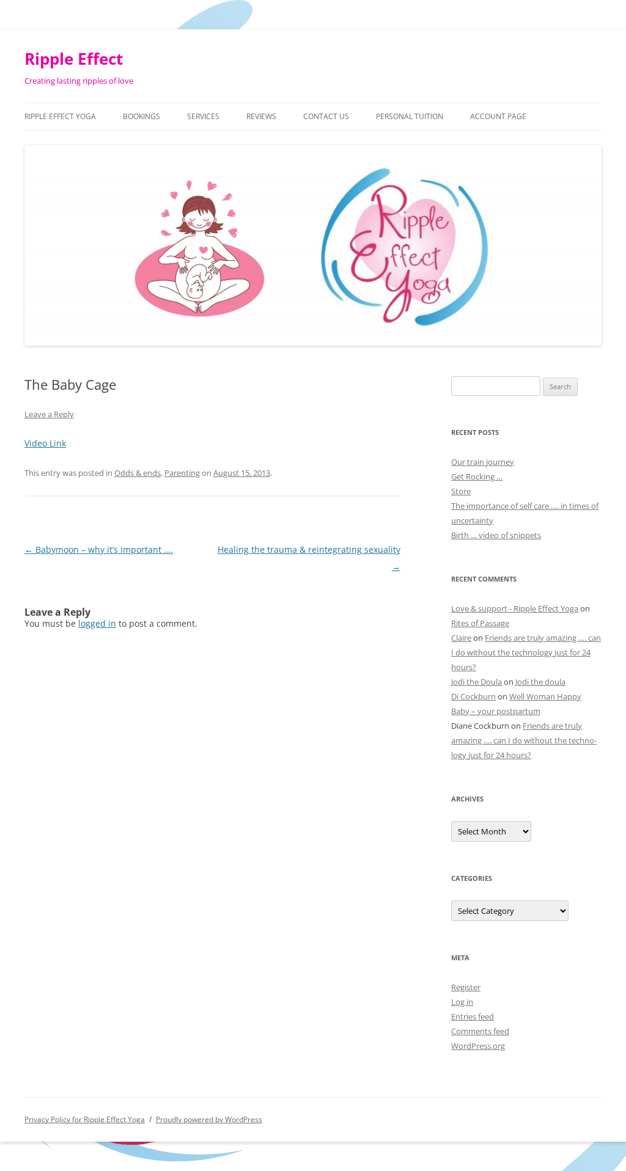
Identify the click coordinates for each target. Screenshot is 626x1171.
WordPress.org (478, 1045)
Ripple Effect (73, 59)
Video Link (45, 443)
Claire (461, 637)
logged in (97, 623)
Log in (462, 1001)
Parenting (182, 472)
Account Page (498, 116)
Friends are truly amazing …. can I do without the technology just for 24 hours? (526, 652)
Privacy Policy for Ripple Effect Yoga (84, 1119)
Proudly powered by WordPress (209, 1119)
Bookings (141, 116)
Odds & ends (137, 472)
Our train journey (482, 461)
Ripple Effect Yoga (60, 116)
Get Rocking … (477, 476)
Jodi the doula (540, 681)
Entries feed (472, 1016)
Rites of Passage (480, 623)
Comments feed (480, 1031)
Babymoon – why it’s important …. (98, 549)
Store (461, 491)
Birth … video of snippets (496, 535)
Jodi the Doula (476, 681)
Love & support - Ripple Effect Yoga (514, 608)
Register (466, 987)
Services (203, 116)
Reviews (261, 116)
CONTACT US (326, 116)
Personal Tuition (409, 116)
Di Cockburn (473, 696)
